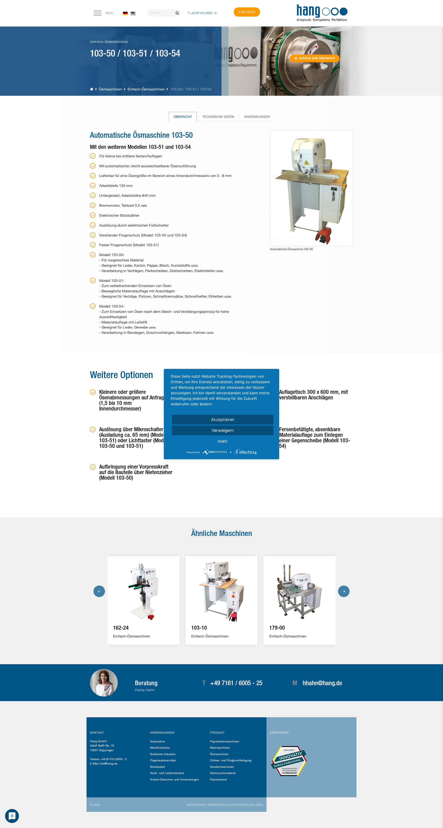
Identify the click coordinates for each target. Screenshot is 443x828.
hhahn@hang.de (322, 683)
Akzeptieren (222, 419)
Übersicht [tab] (183, 117)
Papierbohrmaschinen (224, 741)
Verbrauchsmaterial (223, 773)
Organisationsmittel (163, 760)
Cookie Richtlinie (240, 805)
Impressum (216, 805)
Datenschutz (196, 805)
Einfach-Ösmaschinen (146, 89)
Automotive (157, 741)
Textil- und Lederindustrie (167, 773)
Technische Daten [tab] (218, 117)
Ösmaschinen (110, 89)
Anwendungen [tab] (257, 117)
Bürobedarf (157, 766)
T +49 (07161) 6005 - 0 (202, 13)
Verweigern (223, 430)
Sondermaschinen (222, 766)
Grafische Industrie (162, 754)
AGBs (259, 805)
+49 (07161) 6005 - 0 (113, 759)
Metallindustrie (160, 747)
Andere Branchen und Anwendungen (174, 779)
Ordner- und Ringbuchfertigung (230, 760)
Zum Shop (246, 12)
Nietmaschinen (220, 747)
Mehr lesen (132, 634)
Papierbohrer (218, 779)
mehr (223, 441)
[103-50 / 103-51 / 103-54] (133, 13)
